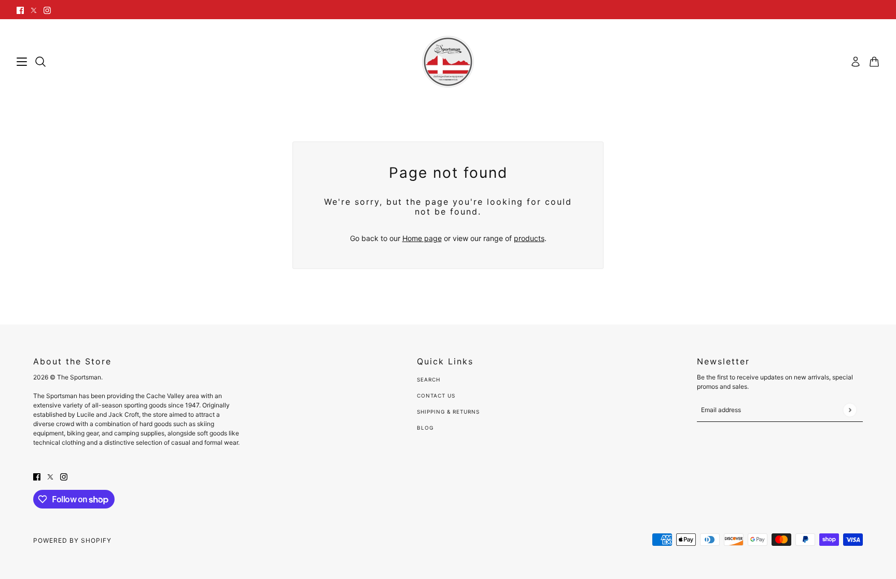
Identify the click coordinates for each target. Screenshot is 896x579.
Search (428, 379)
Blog (425, 428)
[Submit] (850, 410)
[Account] (855, 62)
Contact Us (436, 395)
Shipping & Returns (448, 411)
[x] (33, 9)
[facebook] (20, 9)
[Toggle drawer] (22, 62)
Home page (422, 238)
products (529, 238)
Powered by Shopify (72, 540)
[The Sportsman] (448, 62)
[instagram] (47, 9)
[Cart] (874, 62)
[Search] (40, 62)
